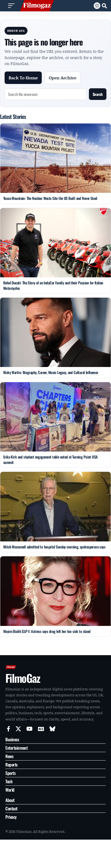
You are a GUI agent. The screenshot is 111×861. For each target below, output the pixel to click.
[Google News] (41, 729)
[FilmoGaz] (37, 5)
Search (98, 94)
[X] (18, 729)
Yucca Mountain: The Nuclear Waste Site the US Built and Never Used (50, 198)
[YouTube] (29, 729)
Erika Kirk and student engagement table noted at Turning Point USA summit (50, 459)
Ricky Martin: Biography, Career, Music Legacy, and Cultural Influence (50, 372)
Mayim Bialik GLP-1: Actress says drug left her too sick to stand (47, 631)
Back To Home (23, 77)
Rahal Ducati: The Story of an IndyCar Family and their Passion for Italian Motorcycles (53, 285)
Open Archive (62, 77)
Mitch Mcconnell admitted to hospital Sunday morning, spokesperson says (54, 547)
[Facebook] (8, 729)
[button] (11, 6)
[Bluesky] (52, 729)
